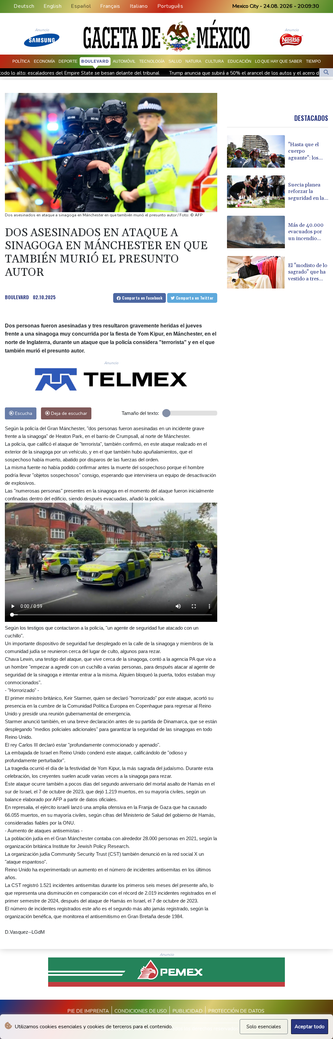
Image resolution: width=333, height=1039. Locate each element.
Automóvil (124, 61)
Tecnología (152, 61)
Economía (44, 61)
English (52, 6)
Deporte (68, 61)
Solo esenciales (263, 1026)
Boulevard (95, 61)
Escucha (23, 413)
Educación (239, 61)
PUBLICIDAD (187, 1011)
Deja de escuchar (68, 413)
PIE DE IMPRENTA (88, 1011)
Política (21, 61)
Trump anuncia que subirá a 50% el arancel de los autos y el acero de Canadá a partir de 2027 (191, 73)
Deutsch (24, 6)
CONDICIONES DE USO (140, 1011)
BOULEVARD (17, 297)
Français (110, 6)
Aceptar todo (310, 1026)
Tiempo (313, 61)
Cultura (214, 61)
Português (170, 6)
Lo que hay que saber (278, 61)
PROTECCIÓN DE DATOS (236, 1011)
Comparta (141, 298)
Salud (175, 61)
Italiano (139, 6)
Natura (193, 61)
